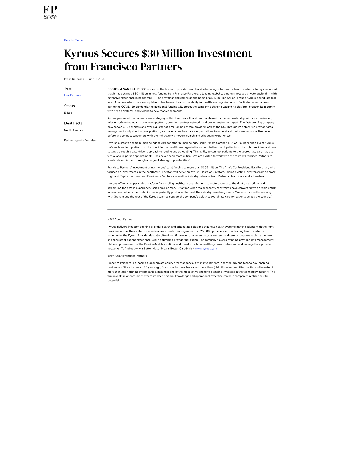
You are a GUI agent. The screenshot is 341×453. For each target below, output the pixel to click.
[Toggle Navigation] (293, 12)
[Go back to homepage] (50, 12)
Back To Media (73, 40)
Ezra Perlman (72, 95)
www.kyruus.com (206, 249)
